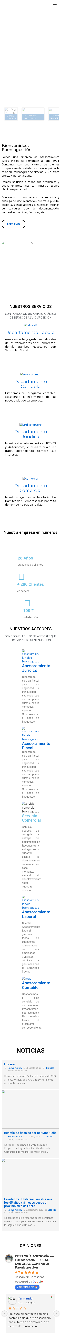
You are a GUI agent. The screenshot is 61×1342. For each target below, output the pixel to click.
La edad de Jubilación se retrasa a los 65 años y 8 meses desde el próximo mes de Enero (28, 1202)
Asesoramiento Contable (36, 985)
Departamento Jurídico (30, 434)
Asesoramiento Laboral (36, 914)
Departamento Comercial (30, 488)
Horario (9, 1064)
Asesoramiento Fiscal (36, 745)
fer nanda (25, 1298)
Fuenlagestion (15, 1067)
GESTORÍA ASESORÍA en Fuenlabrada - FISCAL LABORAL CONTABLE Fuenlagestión (34, 1261)
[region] (30, 78)
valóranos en (25, 1286)
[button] (11, 114)
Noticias (50, 1067)
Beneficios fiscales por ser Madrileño (30, 1133)
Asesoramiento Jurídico (36, 668)
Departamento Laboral (30, 332)
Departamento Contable (30, 384)
